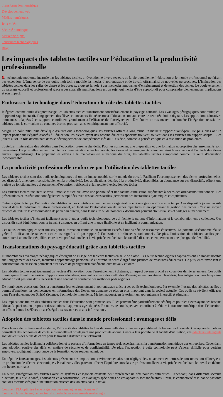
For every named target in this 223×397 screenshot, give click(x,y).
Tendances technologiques (20, 42)
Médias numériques (15, 17)
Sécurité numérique (15, 30)
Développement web (16, 11)
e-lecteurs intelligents (207, 332)
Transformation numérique (20, 5)
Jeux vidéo (9, 24)
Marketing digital (13, 36)
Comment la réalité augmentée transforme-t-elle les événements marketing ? (53, 393)
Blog (5, 48)
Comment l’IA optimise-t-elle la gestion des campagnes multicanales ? (50, 389)
